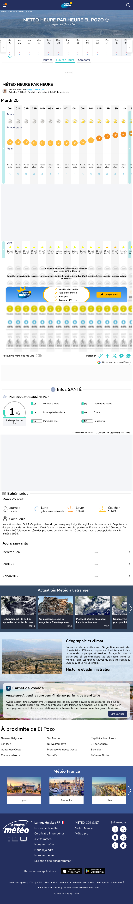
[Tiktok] (123, 845)
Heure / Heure (65, 60)
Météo (3, 11)
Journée (47, 60)
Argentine (11, 11)
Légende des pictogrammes (52, 861)
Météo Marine (84, 828)
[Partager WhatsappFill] (128, 356)
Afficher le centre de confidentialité (80, 887)
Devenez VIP (111, 294)
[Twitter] (123, 829)
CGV (39, 882)
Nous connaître (44, 844)
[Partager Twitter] (114, 356)
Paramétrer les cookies (49, 887)
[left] (3, 46)
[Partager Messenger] (121, 356)
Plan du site (51, 882)
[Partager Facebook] (107, 356)
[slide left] (3, 147)
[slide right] (129, 147)
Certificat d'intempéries (49, 833)
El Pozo (29, 11)
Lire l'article (118, 714)
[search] (128, 4)
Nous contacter (44, 855)
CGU (32, 882)
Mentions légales (18, 882)
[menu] (5, 4)
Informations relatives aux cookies (77, 882)
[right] (129, 46)
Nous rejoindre (44, 850)
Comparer (84, 60)
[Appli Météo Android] (94, 871)
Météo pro (81, 833)
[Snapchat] (115, 837)
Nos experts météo (46, 828)
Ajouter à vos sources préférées (115, 362)
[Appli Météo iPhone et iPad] (71, 871)
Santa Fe (21, 11)
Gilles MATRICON (35, 89)
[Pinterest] (115, 845)
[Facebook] (115, 829)
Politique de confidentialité (110, 882)
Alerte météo (43, 839)
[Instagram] (123, 837)
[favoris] (107, 20)
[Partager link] (100, 356)
